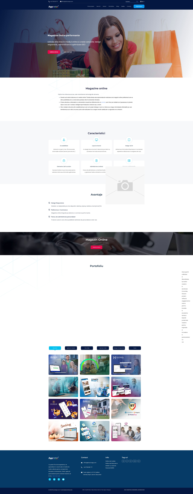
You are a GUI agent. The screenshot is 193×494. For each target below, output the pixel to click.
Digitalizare (139, 6)
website (103, 102)
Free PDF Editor (88, 489)
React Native (94, 489)
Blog (117, 6)
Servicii (98, 6)
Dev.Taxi (99, 489)
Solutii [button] (104, 6)
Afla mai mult (68, 52)
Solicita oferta (54, 52)
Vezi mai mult (56, 476)
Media (123, 6)
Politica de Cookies (110, 461)
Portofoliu (111, 6)
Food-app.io (104, 489)
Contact (129, 6)
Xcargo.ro (109, 489)
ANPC (83, 489)
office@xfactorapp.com (90, 462)
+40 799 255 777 (88, 467)
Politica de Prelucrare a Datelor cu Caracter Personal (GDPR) (112, 466)
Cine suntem (90, 6)
